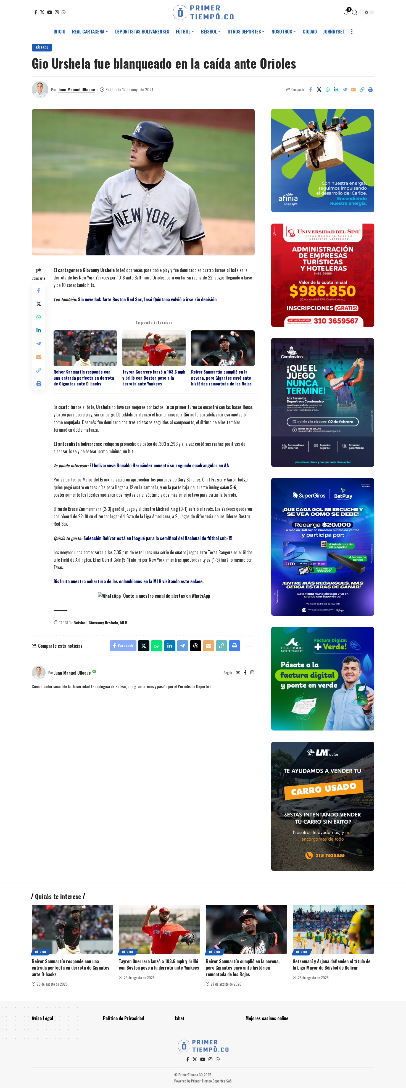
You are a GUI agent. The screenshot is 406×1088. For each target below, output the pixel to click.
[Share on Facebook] (310, 89)
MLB (123, 622)
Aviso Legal (42, 1018)
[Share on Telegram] (345, 89)
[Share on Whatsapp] (327, 89)
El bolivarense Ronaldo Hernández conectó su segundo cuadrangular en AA (159, 465)
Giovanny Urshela (103, 622)
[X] (42, 12)
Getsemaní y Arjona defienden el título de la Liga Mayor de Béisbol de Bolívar (331, 964)
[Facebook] (36, 12)
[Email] (353, 89)
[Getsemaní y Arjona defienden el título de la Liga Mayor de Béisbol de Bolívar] (333, 929)
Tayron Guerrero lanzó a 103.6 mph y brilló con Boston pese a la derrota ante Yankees (153, 378)
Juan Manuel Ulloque (76, 89)
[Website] (238, 673)
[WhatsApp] (63, 12)
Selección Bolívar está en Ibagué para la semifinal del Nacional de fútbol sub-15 (158, 538)
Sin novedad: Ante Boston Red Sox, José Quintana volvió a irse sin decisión (147, 299)
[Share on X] (319, 89)
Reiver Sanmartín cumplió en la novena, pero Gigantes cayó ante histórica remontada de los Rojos (221, 378)
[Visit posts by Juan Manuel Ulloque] (40, 89)
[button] (354, 12)
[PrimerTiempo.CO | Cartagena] (203, 12)
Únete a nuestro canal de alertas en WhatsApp (166, 595)
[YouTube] (50, 12)
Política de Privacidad (123, 1018)
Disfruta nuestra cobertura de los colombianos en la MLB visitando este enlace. (129, 581)
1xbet (179, 1018)
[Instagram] (57, 12)
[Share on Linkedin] (336, 89)
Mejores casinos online (267, 1018)
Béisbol (42, 47)
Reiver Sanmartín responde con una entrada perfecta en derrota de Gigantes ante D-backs (84, 378)
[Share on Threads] (195, 645)
